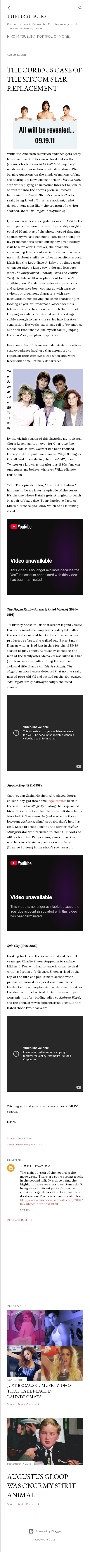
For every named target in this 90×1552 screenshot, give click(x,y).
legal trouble (57, 801)
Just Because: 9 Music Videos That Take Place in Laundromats (39, 1391)
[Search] (80, 7)
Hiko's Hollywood (27, 1144)
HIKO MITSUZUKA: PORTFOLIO (31, 37)
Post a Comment (19, 1220)
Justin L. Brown (31, 1166)
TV (40, 1144)
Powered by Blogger (48, 1531)
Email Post (24, 1138)
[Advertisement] (45, 1262)
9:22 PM (25, 1210)
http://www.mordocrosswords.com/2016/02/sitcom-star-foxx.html (51, 1202)
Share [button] (10, 1138)
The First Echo (26, 16)
